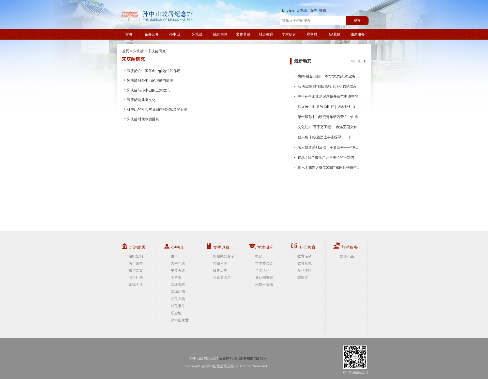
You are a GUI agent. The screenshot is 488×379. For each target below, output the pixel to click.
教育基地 (304, 263)
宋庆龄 (197, 34)
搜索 (357, 21)
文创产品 (347, 256)
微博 (322, 10)
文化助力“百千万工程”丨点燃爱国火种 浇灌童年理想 (330, 127)
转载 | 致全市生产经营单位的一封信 (326, 157)
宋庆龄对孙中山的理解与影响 (150, 80)
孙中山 (174, 34)
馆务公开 (152, 34)
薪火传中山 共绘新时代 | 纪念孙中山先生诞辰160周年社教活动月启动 (330, 107)
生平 (174, 256)
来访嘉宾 (136, 270)
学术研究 (289, 34)
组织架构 (136, 256)
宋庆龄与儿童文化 (141, 100)
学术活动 (262, 270)
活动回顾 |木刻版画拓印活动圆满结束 (327, 86)
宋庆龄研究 (157, 51)
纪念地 (176, 313)
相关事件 (178, 306)
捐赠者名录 (222, 277)
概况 (258, 256)
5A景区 (335, 34)
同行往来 (136, 277)
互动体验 (304, 270)
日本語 (301, 10)
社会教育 (266, 34)
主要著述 (178, 270)
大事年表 (178, 263)
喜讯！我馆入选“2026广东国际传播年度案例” (330, 168)
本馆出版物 (264, 285)
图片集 (176, 277)
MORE (356, 61)
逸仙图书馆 (264, 277)
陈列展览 (220, 34)
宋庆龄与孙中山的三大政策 (148, 90)
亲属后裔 (178, 292)
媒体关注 (136, 285)
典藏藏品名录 (223, 256)
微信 (313, 10)
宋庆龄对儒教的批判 (143, 119)
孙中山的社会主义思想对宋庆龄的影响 (157, 109)
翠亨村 (312, 34)
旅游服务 (357, 34)
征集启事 (220, 270)
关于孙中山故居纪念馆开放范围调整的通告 (330, 96)
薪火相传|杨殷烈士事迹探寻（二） (325, 137)
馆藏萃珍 (220, 263)
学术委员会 (264, 263)
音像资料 (178, 285)
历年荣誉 (136, 263)
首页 (128, 34)
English (288, 10)
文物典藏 (243, 34)
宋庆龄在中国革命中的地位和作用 (153, 71)
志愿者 (302, 277)
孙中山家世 (180, 320)
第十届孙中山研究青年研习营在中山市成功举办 (330, 117)
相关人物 (178, 299)
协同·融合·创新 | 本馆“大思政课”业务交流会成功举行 (330, 76)
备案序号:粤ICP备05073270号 (243, 358)
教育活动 (304, 256)
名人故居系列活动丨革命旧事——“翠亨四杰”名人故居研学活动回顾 (330, 147)
